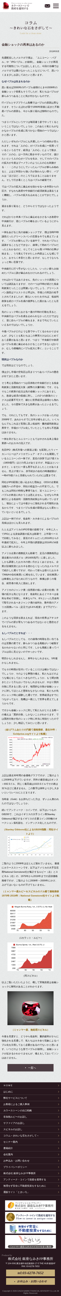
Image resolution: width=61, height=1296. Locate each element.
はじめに (8, 1091)
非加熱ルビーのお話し (15, 1116)
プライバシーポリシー (15, 1167)
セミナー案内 (10, 1141)
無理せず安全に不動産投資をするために (24, 1185)
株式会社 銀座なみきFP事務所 (19, 1173)
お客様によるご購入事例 (16, 1104)
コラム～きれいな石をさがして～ (21, 1135)
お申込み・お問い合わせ (47, 6)
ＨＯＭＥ (8, 1085)
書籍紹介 (8, 1148)
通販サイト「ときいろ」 (16, 1192)
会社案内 (8, 1154)
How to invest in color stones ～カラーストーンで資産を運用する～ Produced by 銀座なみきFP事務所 (18, 6)
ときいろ (30, 1242)
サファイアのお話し (14, 1123)
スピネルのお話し (12, 1129)
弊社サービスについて (15, 1098)
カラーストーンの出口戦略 (17, 1110)
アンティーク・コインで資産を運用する (24, 1179)
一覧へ (32, 1067)
